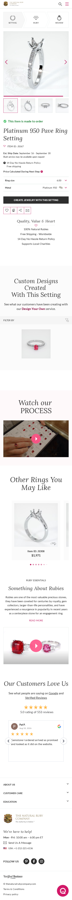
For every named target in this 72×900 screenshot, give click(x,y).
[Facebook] (34, 861)
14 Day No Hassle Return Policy (24, 162)
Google (53, 693)
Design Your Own (33, 309)
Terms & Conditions (13, 889)
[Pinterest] (26, 861)
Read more (36, 620)
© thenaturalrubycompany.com (19, 883)
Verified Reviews (36, 698)
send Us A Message (19, 842)
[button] (65, 62)
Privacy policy (10, 894)
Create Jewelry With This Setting (36, 200)
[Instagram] (41, 861)
